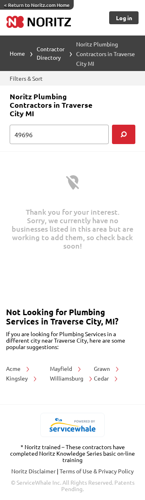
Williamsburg (67, 378)
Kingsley (17, 378)
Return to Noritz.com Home (37, 5)
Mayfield (61, 368)
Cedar (102, 378)
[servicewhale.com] (72, 425)
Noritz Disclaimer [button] (34, 471)
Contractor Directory (50, 53)
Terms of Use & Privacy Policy (97, 471)
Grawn (102, 368)
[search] (123, 134)
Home (17, 53)
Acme (14, 368)
